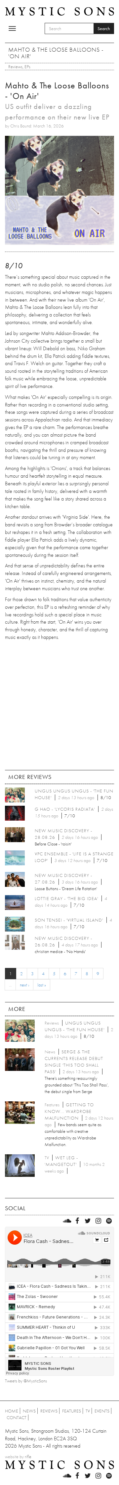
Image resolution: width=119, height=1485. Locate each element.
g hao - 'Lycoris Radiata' (65, 809)
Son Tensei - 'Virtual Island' (69, 920)
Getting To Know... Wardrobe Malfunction (69, 1111)
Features (71, 1411)
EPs (27, 67)
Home (11, 1411)
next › (24, 985)
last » (41, 985)
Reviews (15, 67)
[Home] (59, 11)
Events (102, 1411)
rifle (28, 1457)
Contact (16, 1417)
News (29, 1411)
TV (88, 1411)
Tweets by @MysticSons (26, 1381)
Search (104, 28)
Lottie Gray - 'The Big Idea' (66, 898)
